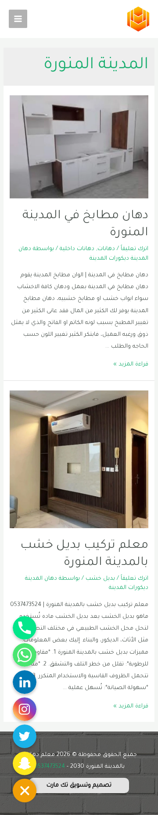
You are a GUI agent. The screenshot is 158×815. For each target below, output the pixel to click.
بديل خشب (100, 579)
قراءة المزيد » (130, 365)
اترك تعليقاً (134, 249)
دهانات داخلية (77, 249)
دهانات (106, 249)
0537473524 (49, 767)
